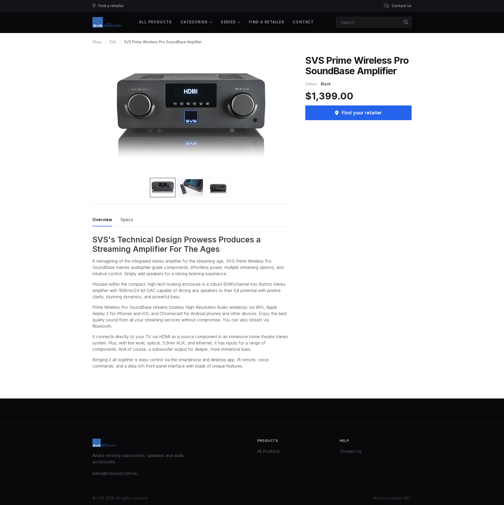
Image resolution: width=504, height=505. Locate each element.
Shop (97, 42)
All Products (268, 451)
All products (155, 22)
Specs (126, 219)
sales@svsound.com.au (115, 473)
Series (228, 22)
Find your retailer (362, 112)
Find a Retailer (266, 22)
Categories (194, 22)
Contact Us (350, 451)
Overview (102, 219)
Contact (303, 22)
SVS (112, 42)
